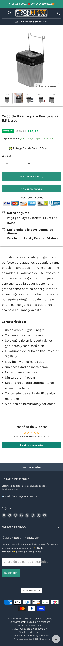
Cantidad (6, 156)
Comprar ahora (31, 189)
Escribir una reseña (31, 445)
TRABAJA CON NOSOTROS (29, 625)
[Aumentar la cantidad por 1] (29, 163)
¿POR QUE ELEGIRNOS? (39, 622)
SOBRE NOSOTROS (43, 618)
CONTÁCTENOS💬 (17, 622)
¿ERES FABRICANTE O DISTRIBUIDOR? (29, 629)
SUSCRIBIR (10, 572)
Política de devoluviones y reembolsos (31, 635)
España (30, 590)
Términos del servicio (29, 632)
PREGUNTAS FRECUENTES (19, 618)
